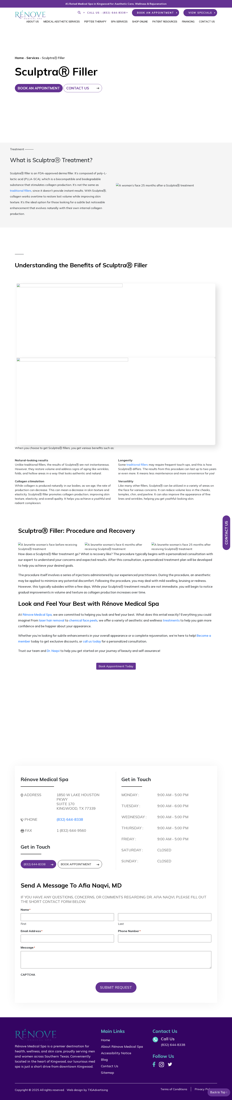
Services (32, 58)
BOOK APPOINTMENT (76, 864)
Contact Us (207, 21)
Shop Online (140, 21)
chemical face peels (83, 620)
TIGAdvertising (98, 1090)
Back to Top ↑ (218, 1092)
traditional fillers (20, 190)
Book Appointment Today (116, 666)
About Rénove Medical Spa (122, 1046)
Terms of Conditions (173, 1089)
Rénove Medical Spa (37, 614)
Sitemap (107, 1073)
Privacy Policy (204, 1089)
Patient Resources (164, 21)
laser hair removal (51, 620)
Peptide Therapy (95, 21)
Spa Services (119, 21)
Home (19, 58)
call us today (92, 641)
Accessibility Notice (116, 1053)
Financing (188, 21)
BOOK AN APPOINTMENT (155, 12)
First (23, 924)
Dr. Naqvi (53, 651)
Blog (104, 1059)
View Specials (200, 12)
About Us (32, 21)
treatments (171, 620)
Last (121, 924)
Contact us (77, 88)
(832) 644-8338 (70, 819)
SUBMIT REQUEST (116, 987)
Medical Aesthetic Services (62, 21)
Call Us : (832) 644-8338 (106, 12)
